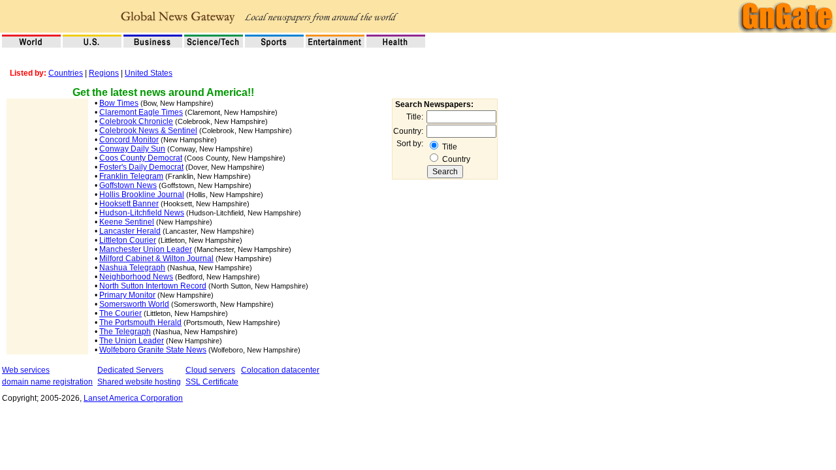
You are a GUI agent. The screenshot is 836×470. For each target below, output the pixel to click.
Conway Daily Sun (132, 148)
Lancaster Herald (130, 231)
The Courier (120, 313)
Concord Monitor (129, 139)
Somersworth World (134, 304)
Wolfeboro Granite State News (152, 349)
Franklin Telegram (131, 176)
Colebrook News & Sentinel (148, 130)
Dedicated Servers (130, 370)
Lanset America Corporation (133, 398)
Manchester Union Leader (145, 249)
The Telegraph (125, 331)
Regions (104, 73)
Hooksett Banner (129, 203)
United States (148, 73)
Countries (65, 73)
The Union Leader (131, 340)
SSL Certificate (211, 381)
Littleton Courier (127, 240)
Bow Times (118, 103)
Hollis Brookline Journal (141, 194)
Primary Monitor (127, 295)
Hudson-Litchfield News (141, 212)
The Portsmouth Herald (140, 322)
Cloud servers (210, 370)
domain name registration (47, 381)
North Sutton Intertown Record (152, 285)
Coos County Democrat (140, 158)
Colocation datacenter (280, 370)
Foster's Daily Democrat (141, 167)
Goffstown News (128, 185)
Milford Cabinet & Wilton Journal (156, 258)
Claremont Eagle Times (141, 112)
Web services (26, 370)
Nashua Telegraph (132, 267)
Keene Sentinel (126, 222)
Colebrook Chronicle (136, 121)
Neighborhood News (136, 276)
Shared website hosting (139, 381)
